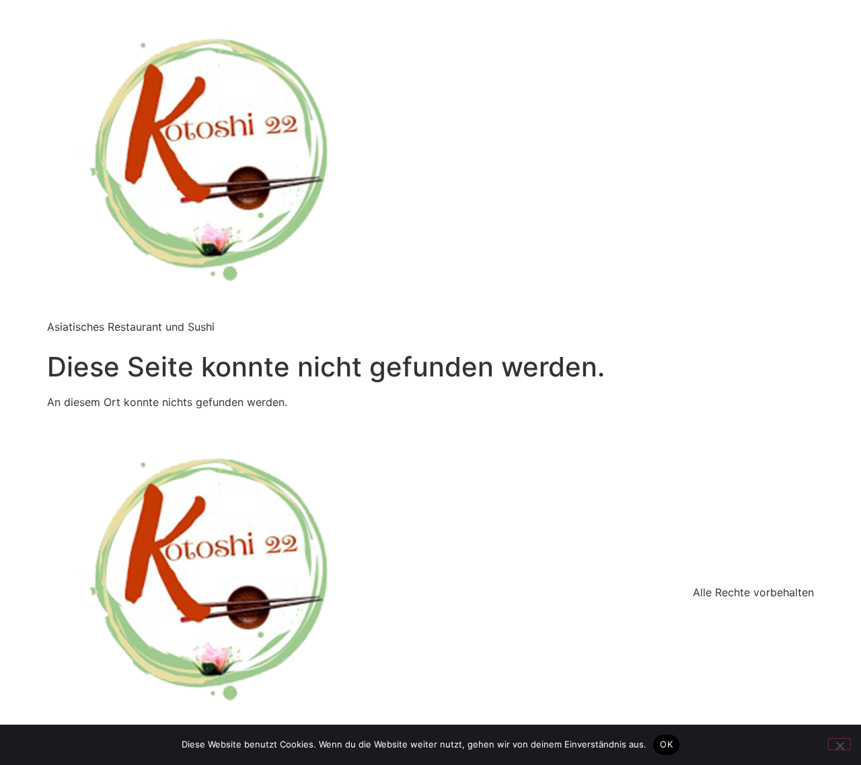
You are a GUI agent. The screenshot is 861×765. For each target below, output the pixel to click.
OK (666, 744)
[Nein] (839, 744)
